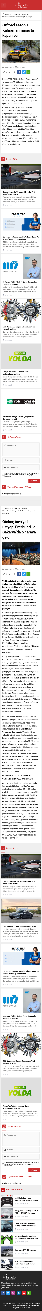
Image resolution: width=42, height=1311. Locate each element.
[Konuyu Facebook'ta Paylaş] (19, 72)
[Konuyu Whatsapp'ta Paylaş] (28, 72)
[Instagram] (13, 1293)
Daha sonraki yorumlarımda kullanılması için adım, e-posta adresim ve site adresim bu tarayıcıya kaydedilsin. (21, 474)
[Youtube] (24, 1293)
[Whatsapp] (29, 1293)
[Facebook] (3, 1293)
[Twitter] (8, 1293)
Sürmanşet (25, 14)
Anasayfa (8, 14)
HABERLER (17, 14)
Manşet (24, 508)
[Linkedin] (19, 1293)
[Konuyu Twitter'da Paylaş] (24, 72)
